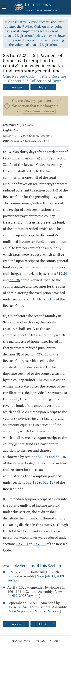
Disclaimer (20, 641)
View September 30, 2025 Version (34, 611)
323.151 (32, 299)
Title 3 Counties (53, 76)
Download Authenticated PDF (29, 141)
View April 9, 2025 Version (34, 593)
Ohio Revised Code (19, 76)
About (54, 641)
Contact (40, 641)
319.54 (62, 273)
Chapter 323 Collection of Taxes (35, 80)
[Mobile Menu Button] (4, 7)
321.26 (14, 280)
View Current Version (39, 111)
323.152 (52, 190)
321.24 (8, 164)
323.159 (49, 299)
